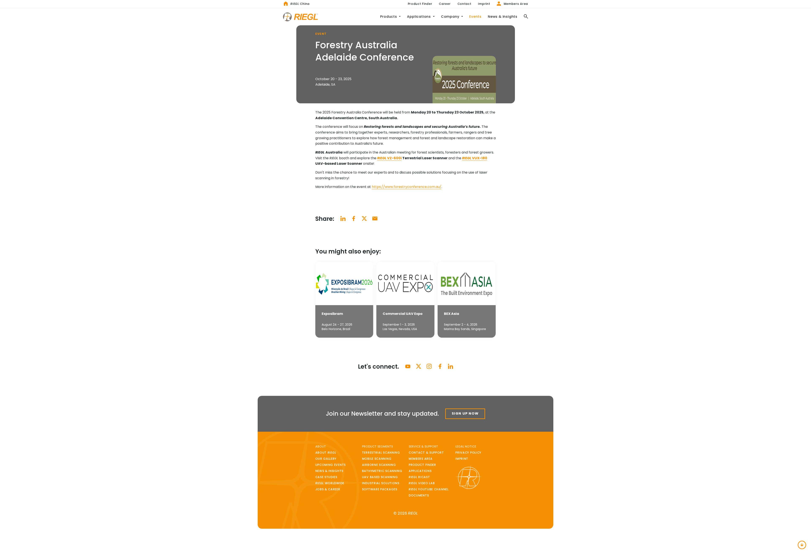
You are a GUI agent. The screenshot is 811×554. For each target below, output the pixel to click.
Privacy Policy (468, 452)
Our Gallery (326, 459)
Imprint (484, 4)
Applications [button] (419, 16)
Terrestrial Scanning (381, 452)
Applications (420, 471)
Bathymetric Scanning (382, 471)
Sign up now (465, 413)
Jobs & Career (327, 489)
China (300, 4)
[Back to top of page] (802, 545)
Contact (464, 4)
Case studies (326, 477)
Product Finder (420, 4)
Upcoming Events (330, 465)
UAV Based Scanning (380, 477)
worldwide (329, 483)
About (325, 452)
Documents (419, 495)
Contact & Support (426, 452)
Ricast (419, 477)
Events (475, 16)
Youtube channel (429, 489)
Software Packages (379, 489)
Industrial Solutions (380, 483)
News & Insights (502, 16)
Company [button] (450, 16)
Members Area (515, 4)
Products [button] (389, 16)
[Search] (524, 16)
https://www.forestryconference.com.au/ (406, 186)
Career (444, 4)
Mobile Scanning (377, 459)
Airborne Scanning (379, 465)
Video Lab (422, 483)
